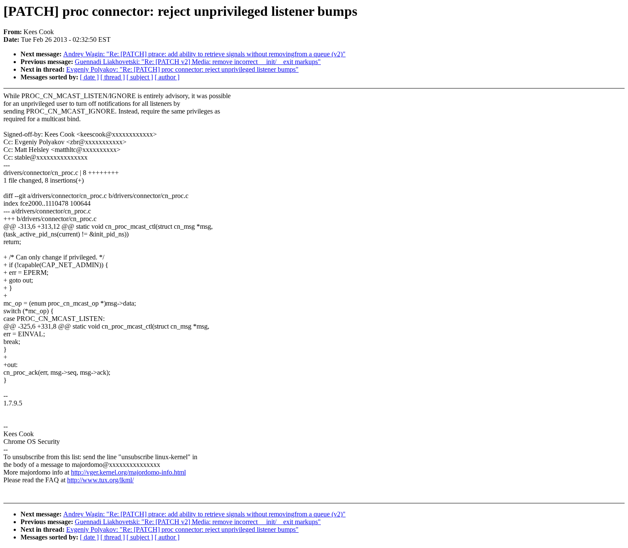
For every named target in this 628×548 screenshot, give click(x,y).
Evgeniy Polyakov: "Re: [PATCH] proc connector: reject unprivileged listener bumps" (182, 69)
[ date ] (89, 77)
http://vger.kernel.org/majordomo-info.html (128, 472)
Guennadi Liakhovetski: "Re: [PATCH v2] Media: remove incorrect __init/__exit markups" (198, 61)
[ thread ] (112, 77)
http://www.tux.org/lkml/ (100, 480)
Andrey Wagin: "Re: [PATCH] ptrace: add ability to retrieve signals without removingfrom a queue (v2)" (204, 54)
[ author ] (167, 77)
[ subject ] (139, 77)
